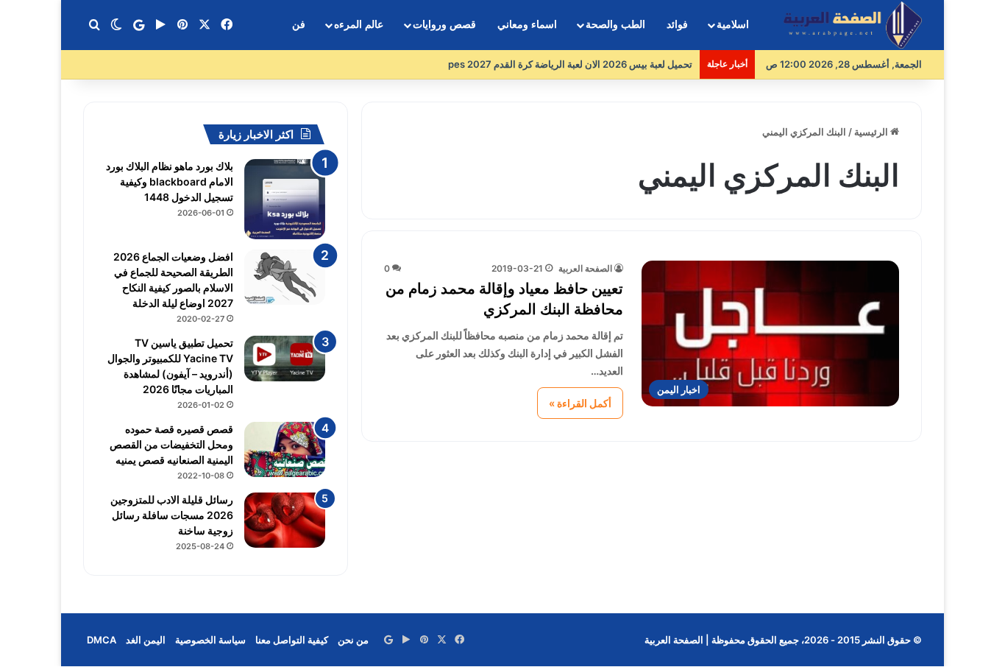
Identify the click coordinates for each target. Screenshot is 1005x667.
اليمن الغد (146, 640)
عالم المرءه (358, 24)
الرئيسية (872, 132)
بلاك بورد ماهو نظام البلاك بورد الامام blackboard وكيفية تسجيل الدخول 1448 (169, 181)
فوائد (677, 24)
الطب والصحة (615, 24)
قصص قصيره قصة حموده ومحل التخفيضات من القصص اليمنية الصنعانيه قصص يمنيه (171, 444)
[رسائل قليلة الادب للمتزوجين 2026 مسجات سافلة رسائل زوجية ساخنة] (284, 520)
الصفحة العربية (585, 268)
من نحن (353, 640)
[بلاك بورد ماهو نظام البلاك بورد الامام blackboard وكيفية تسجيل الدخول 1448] (284, 199)
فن (298, 24)
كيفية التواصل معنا (291, 640)
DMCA (101, 640)
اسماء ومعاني (527, 24)
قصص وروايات (444, 24)
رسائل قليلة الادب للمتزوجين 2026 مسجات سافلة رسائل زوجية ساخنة (171, 515)
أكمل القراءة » (580, 403)
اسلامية (733, 24)
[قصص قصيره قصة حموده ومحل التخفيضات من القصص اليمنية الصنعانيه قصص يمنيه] (284, 449)
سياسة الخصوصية (210, 640)
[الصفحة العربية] (853, 25)
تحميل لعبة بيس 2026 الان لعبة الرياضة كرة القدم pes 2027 (570, 64)
